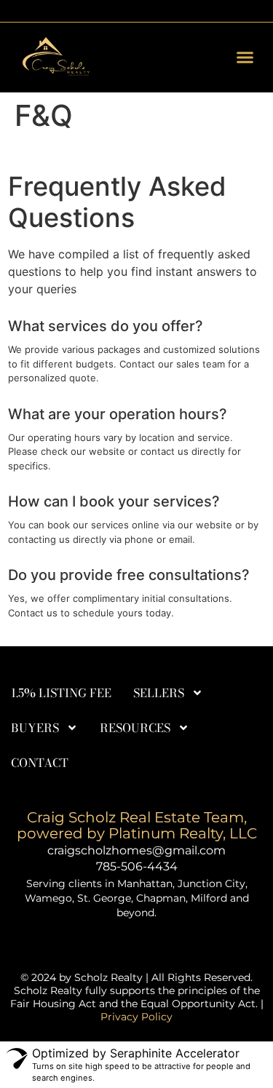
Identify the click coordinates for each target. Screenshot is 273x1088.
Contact (39, 762)
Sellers (158, 693)
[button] (245, 57)
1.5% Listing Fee (61, 693)
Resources (135, 727)
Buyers (35, 727)
